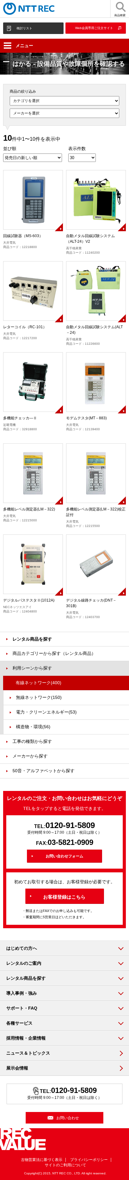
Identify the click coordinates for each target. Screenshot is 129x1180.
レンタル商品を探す (32, 638)
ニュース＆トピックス (28, 1053)
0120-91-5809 (70, 825)
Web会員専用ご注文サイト (94, 28)
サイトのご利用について (65, 1165)
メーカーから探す (30, 755)
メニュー (24, 45)
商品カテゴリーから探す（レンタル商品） (54, 653)
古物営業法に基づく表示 (41, 1160)
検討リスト (24, 28)
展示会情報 (17, 1067)
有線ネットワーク (38, 682)
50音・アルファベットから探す (44, 770)
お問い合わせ (67, 1118)
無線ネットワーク (39, 697)
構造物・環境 (33, 726)
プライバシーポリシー (89, 1160)
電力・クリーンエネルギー (46, 711)
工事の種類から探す (32, 741)
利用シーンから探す (32, 668)
